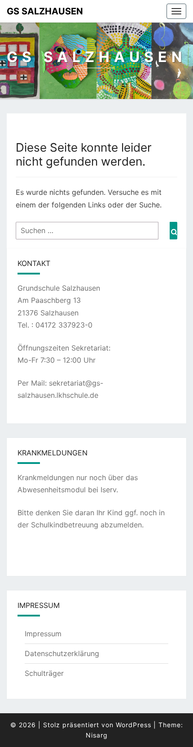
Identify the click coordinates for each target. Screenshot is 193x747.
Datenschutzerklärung (62, 653)
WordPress (133, 725)
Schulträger (44, 673)
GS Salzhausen (45, 11)
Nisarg (97, 735)
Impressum (43, 633)
